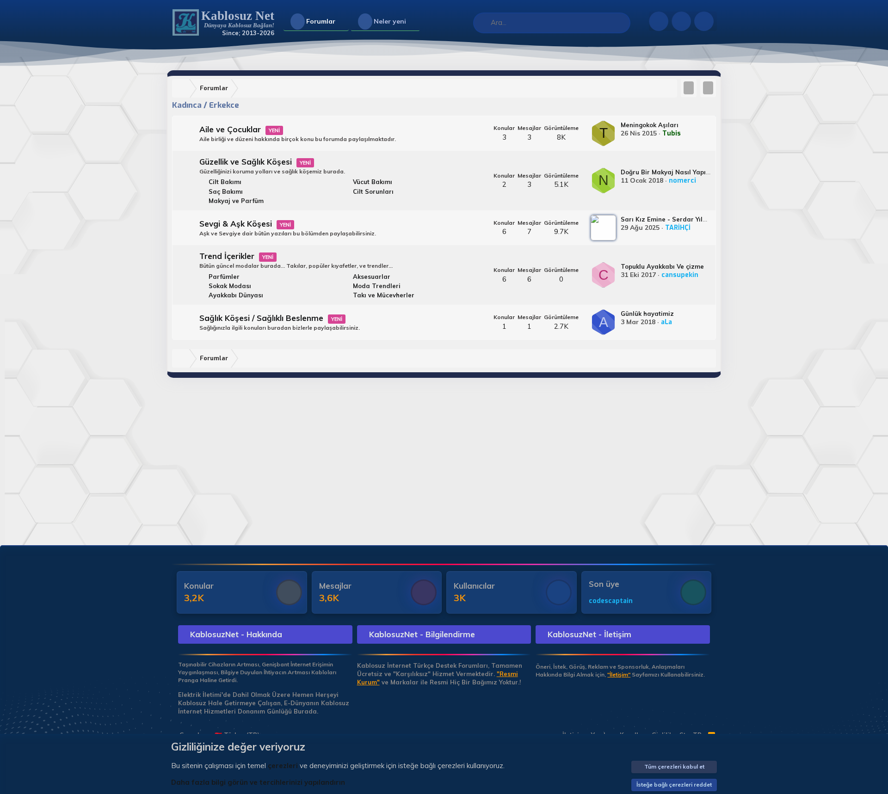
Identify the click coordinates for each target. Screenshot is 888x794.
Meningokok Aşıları (649, 125)
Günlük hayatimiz (647, 313)
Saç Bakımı (226, 191)
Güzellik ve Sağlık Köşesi (245, 161)
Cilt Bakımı (225, 181)
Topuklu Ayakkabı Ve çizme (662, 266)
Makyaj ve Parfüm (236, 200)
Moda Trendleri (377, 285)
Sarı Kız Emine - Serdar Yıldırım (670, 219)
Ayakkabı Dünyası (236, 295)
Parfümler (224, 276)
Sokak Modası (230, 285)
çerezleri (283, 765)
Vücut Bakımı (372, 181)
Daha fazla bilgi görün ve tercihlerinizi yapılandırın (258, 782)
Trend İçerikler (226, 256)
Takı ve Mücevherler (383, 295)
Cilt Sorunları (373, 191)
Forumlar (320, 21)
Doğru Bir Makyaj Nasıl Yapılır (666, 172)
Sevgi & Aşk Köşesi (235, 223)
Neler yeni (390, 21)
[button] (343, 22)
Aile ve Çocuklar (230, 129)
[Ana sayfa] (182, 88)
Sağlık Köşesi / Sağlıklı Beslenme (261, 318)
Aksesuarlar (371, 276)
